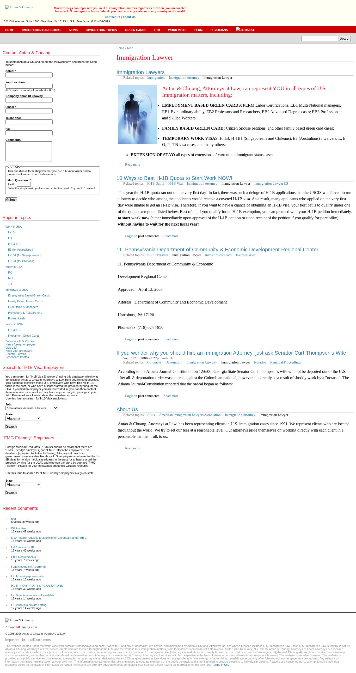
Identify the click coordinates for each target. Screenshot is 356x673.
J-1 (10, 284)
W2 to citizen (19, 528)
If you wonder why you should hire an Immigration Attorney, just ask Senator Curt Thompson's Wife (231, 353)
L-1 (10, 238)
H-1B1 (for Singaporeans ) (24, 255)
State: (9, 414)
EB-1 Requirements (23, 557)
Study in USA (13, 266)
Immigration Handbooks (41, 30)
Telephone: (13, 117)
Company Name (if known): (24, 96)
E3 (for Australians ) (20, 249)
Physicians (219, 30)
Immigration (156, 78)
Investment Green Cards (24, 335)
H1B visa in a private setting (28, 605)
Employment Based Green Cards (29, 295)
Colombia (154, 362)
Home (9, 30)
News (73, 30)
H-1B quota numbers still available (32, 595)
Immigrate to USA (16, 289)
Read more (132, 164)
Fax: (8, 128)
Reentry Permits (15, 353)
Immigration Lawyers (140, 72)
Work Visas (177, 30)
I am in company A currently (28, 566)
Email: (10, 106)
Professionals (16, 318)
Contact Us (112, 17)
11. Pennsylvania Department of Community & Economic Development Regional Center (217, 249)
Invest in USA (14, 324)
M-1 (10, 278)
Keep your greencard (18, 350)
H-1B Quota (155, 183)
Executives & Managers (23, 306)
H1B (157, 30)
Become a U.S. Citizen (19, 341)
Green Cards (135, 30)
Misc (130, 48)
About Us (129, 17)
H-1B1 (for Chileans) (21, 261)
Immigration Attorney (184, 78)
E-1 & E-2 (14, 243)
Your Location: (15, 82)
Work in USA (13, 226)
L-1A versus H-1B (22, 547)
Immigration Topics (101, 30)
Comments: (13, 139)
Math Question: (19, 180)
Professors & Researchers (25, 312)
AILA (151, 415)
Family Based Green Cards (25, 301)
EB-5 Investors (157, 255)
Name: (10, 70)
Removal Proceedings (285, 362)
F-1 (10, 272)
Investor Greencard (218, 255)
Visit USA (11, 347)
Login (129, 236)
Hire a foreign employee (20, 344)
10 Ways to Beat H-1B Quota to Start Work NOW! (174, 178)
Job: (8, 404)
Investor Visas (245, 255)
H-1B (11, 232)
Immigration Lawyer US (271, 183)
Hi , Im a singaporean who (27, 576)
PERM (198, 30)
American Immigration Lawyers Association (190, 415)
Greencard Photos (17, 357)
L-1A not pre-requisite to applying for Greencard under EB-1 (49, 537)
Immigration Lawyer (218, 78)
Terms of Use (220, 664)
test (13, 518)
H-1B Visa (175, 183)
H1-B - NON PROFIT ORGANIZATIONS (37, 585)
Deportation (173, 362)
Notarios (260, 362)
